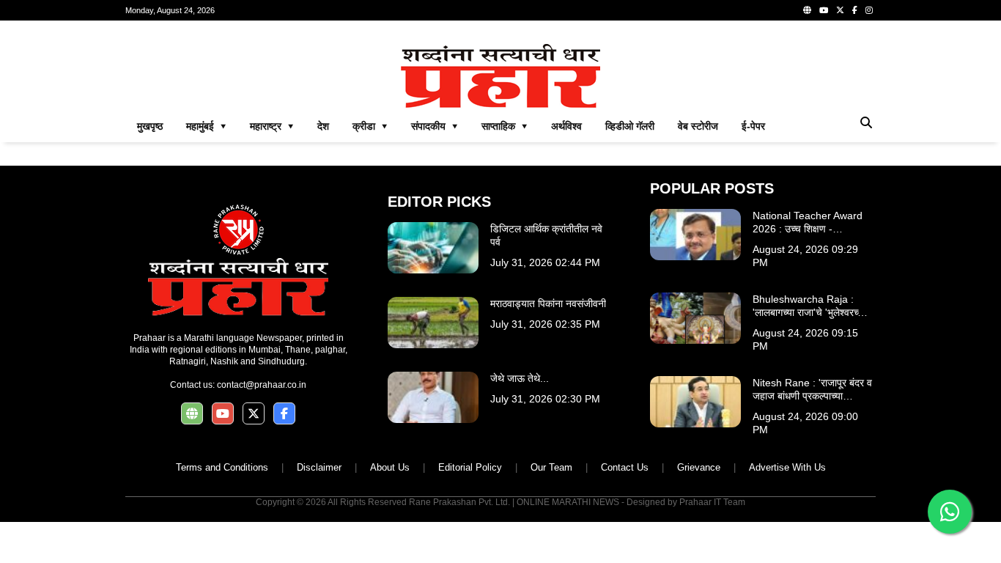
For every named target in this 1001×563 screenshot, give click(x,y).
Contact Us (625, 467)
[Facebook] (854, 10)
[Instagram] (869, 10)
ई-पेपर (753, 126)
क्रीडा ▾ (370, 126)
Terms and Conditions (222, 467)
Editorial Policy (470, 467)
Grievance (698, 467)
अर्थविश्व (566, 126)
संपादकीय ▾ (434, 126)
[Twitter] (840, 10)
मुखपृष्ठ (150, 126)
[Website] (807, 10)
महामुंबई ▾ (206, 126)
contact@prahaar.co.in (261, 385)
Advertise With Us (787, 467)
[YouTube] (823, 10)
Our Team (551, 467)
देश (323, 126)
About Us (390, 467)
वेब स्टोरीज (698, 126)
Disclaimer (319, 467)
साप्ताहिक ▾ (504, 126)
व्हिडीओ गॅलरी (629, 126)
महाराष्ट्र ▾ (272, 126)
